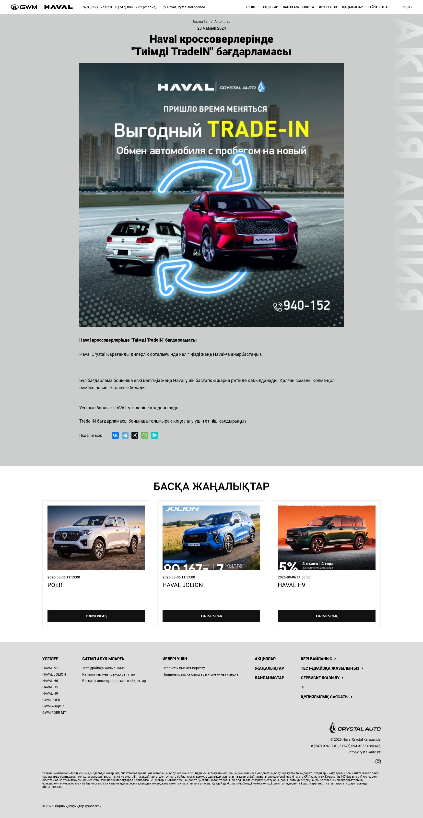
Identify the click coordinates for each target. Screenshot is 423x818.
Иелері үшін (175, 659)
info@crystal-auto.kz (365, 752)
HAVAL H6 (50, 681)
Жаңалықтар (269, 668)
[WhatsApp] (144, 435)
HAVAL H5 (50, 687)
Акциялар (265, 659)
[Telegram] (125, 435)
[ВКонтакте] (115, 435)
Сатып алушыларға (103, 659)
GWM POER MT (54, 712)
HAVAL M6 (50, 668)
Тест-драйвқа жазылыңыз (103, 668)
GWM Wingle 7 (53, 706)
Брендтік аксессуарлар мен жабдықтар (114, 681)
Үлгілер (50, 659)
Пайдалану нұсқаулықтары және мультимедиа (200, 674)
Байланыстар (269, 678)
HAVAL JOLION (54, 674)
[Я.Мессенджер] (154, 435)
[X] (134, 435)
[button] (252, 7)
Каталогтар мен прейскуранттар (108, 674)
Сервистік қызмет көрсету (184, 668)
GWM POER (51, 700)
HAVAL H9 (50, 693)
